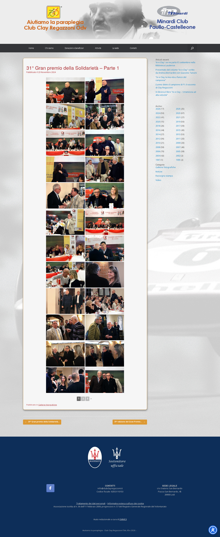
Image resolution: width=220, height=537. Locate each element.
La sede (115, 48)
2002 (178, 156)
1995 (178, 160)
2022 (158, 117)
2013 (178, 134)
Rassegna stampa (164, 176)
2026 (158, 109)
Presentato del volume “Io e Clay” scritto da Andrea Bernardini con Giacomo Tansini (176, 72)
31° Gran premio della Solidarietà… (42, 422)
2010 (158, 143)
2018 (158, 126)
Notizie (159, 171)
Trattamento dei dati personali (90, 503)
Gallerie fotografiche (47, 405)
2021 (178, 117)
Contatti (133, 48)
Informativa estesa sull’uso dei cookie (125, 503)
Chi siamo (49, 48)
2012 (158, 139)
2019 (178, 121)
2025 (178, 109)
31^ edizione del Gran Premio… (129, 422)
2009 (178, 143)
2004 (158, 156)
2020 (158, 121)
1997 (158, 160)
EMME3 (123, 519)
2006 (158, 151)
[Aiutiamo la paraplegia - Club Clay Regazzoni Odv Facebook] (50, 488)
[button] (192, 48)
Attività (98, 48)
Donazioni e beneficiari (74, 48)
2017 (178, 126)
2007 (178, 147)
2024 (158, 113)
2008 (158, 147)
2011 (178, 139)
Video (158, 180)
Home (31, 48)
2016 (158, 130)
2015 (178, 130)
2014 (158, 134)
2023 (178, 113)
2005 (178, 151)
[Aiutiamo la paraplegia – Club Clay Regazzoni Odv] (110, 19)
